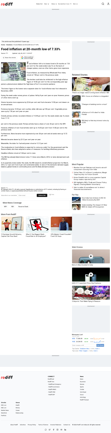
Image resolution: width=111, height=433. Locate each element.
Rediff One (51, 381)
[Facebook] (53, 430)
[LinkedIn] (65, 430)
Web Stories (77, 247)
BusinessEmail (62, 4)
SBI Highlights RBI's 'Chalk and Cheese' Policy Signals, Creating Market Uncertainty (90, 183)
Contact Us (66, 425)
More (74, 4)
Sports (82, 387)
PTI (7, 53)
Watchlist (4, 413)
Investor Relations (55, 425)
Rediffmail (51, 379)
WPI (5, 207)
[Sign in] (108, 4)
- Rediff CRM (51, 392)
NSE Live (3, 408)
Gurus (67, 4)
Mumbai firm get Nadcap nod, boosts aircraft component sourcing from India (90, 168)
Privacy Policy (32, 425)
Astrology (83, 397)
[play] (91, 256)
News (45, 4)
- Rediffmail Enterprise (54, 384)
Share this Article (10, 57)
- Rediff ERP (51, 394)
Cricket (82, 389)
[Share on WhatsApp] (46, 430)
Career (18, 410)
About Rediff (14, 425)
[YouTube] (61, 430)
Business (9, 45)
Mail (41, 4)
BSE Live (3, 405)
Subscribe (42, 195)
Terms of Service (43, 425)
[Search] (102, 4)
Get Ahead (83, 392)
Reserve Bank (23, 207)
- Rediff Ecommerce (53, 387)
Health (18, 405)
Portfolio (3, 415)
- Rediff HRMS (52, 389)
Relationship (19, 413)
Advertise (23, 425)
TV (70, 4)
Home (38, 4)
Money (53, 4)
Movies (82, 384)
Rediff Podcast (84, 400)
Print (52, 194)
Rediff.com (80, 425)
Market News (5, 410)
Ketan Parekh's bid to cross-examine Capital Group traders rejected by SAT (90, 178)
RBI (12, 207)
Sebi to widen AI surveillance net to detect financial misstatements (89, 188)
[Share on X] (50, 430)
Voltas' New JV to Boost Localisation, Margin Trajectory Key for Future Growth (90, 173)
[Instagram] (57, 430)
